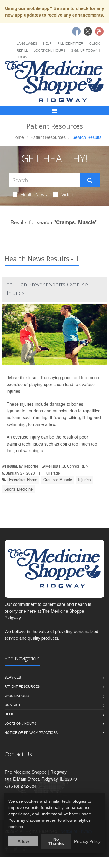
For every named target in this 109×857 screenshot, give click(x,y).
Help (47, 43)
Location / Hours (49, 50)
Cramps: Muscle (57, 479)
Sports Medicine (18, 489)
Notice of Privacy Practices (31, 732)
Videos (68, 194)
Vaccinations (17, 695)
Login (22, 56)
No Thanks (56, 841)
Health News (34, 194)
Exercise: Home (23, 479)
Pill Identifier (70, 43)
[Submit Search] (90, 180)
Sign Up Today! (84, 50)
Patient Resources (48, 137)
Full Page (52, 472)
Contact (13, 704)
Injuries (84, 479)
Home (18, 137)
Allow (23, 841)
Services (13, 677)
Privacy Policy (87, 841)
